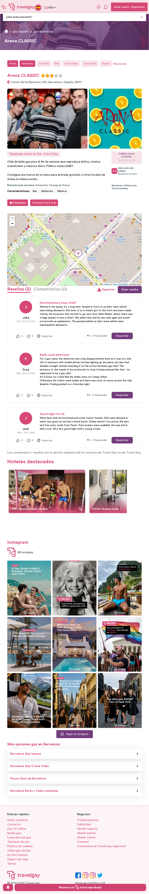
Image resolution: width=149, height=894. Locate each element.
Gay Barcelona (43, 31)
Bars (57, 63)
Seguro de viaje (17, 859)
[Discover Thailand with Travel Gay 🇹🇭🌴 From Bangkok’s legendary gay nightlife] (120, 588)
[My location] (8, 887)
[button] (78, 253)
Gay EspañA (20, 31)
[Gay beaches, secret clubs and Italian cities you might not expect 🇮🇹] (29, 588)
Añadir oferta (86, 837)
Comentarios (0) (50, 289)
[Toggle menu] (3, 7)
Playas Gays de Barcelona (28, 778)
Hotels (12, 63)
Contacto (14, 824)
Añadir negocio (87, 828)
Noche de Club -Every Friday (33, 154)
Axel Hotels (27, 63)
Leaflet (105, 284)
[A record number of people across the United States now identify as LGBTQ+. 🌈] (120, 644)
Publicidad (84, 824)
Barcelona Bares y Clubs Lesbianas (34, 790)
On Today (44, 63)
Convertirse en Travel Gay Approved (101, 846)
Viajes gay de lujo (19, 850)
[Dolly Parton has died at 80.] (74, 588)
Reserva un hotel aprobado (80, 887)
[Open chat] (106, 7)
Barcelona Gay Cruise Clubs (29, 766)
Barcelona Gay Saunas (25, 753)
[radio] (43, 75)
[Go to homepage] (22, 7)
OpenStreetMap (121, 284)
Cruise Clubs (90, 63)
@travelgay (25, 552)
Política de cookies (20, 846)
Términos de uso (18, 841)
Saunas (106, 63)
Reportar (108, 289)
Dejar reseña (129, 289)
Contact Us (40, 202)
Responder (122, 336)
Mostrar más (119, 63)
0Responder (99, 336)
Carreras (83, 841)
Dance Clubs (71, 63)
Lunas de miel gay (19, 837)
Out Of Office (16, 828)
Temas (11, 863)
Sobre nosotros (17, 820)
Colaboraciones (87, 820)
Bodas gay (14, 833)
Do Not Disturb (17, 854)
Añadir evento (86, 833)
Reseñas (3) (19, 289)
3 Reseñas (19, 202)
